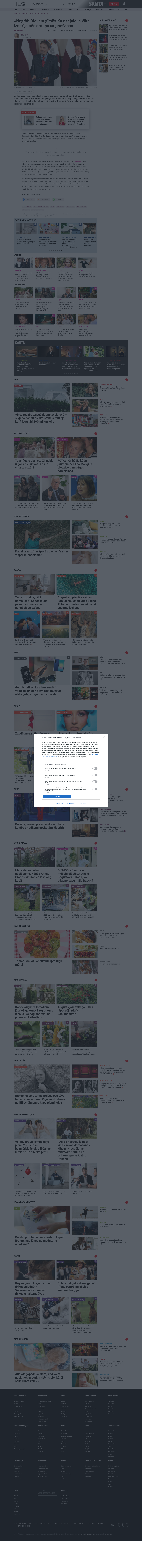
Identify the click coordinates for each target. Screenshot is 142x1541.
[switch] (94, 768)
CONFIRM (57, 796)
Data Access (71, 803)
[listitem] (71, 764)
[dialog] (71, 770)
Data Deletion (60, 803)
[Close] (104, 738)
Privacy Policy (82, 803)
